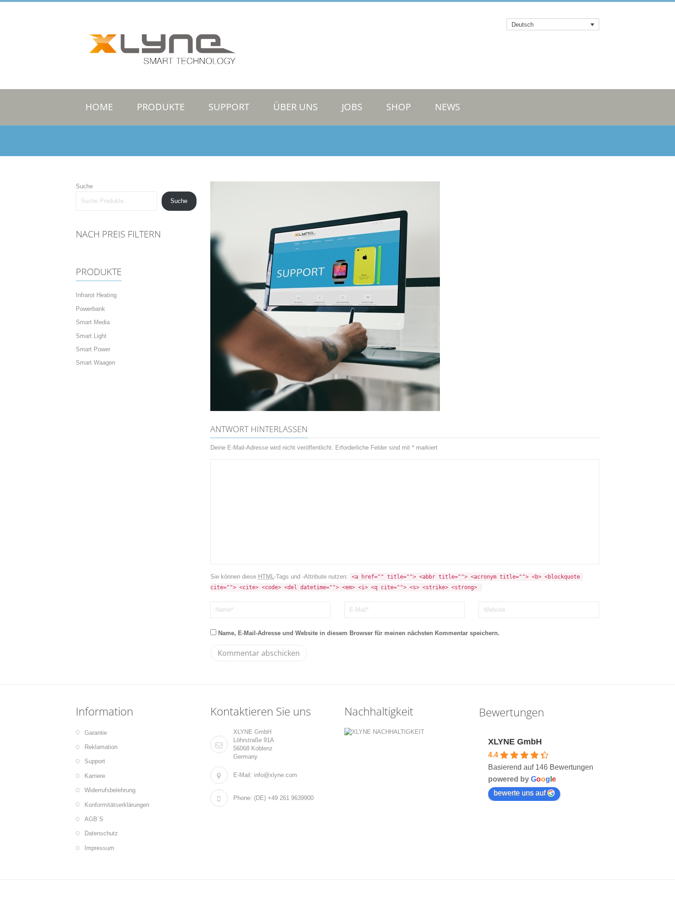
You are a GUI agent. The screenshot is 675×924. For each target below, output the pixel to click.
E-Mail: (242, 775)
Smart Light (91, 335)
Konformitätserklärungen (116, 804)
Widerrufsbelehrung (109, 790)
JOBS (352, 107)
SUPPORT (228, 107)
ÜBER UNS (295, 107)
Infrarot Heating (96, 295)
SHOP (398, 107)
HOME (99, 107)
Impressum (99, 848)
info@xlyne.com (275, 775)
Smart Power (93, 349)
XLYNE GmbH (515, 741)
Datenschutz (101, 833)
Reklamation (101, 747)
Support (94, 761)
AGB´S (93, 819)
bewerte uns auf (520, 793)
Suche (84, 186)
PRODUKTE (161, 107)
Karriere (94, 775)
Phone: (242, 797)
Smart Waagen (95, 362)
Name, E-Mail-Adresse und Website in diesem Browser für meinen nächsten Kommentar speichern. (359, 633)
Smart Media (93, 322)
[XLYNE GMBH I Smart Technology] (158, 46)
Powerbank (90, 308)
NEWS (447, 107)
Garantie (95, 732)
